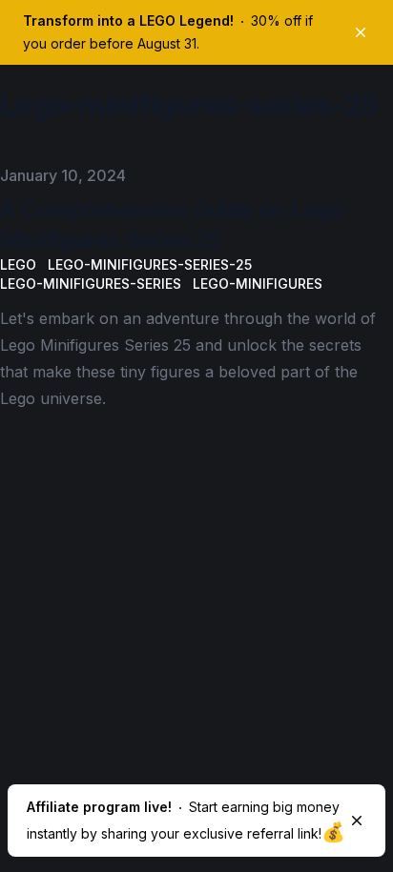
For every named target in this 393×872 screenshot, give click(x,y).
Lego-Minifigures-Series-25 (150, 264)
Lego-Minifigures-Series (90, 283)
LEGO (18, 264)
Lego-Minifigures (257, 283)
